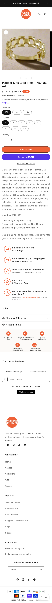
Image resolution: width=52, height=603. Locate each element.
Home (8, 462)
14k (17, 112)
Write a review (26, 392)
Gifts (7, 480)
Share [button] (7, 308)
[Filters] (5, 379)
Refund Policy (11, 515)
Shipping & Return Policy (16, 521)
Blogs (7, 527)
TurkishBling (21, 600)
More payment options (26, 163)
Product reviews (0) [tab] (14, 371)
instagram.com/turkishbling (18, 554)
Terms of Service (12, 503)
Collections (10, 474)
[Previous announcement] (5, 3)
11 (15, 129)
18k (27, 112)
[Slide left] (20, 78)
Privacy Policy (11, 509)
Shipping (5, 95)
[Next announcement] (47, 3)
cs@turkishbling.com (30, 297)
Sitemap (9, 533)
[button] (5, 14)
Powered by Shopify (34, 600)
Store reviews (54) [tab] (38, 371)
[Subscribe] (41, 569)
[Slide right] (32, 78)
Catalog (8, 468)
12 (24, 129)
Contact (8, 486)
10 (6, 129)
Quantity (5, 135)
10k (6, 112)
